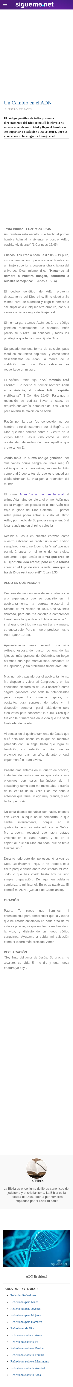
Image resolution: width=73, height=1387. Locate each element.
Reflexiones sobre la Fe (24, 1341)
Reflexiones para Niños (24, 1302)
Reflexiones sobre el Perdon (27, 1348)
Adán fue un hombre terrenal (42, 494)
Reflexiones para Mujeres (25, 1315)
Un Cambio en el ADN (28, 103)
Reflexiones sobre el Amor (26, 1335)
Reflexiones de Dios (22, 1328)
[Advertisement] (36, 52)
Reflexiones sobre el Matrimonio (29, 1361)
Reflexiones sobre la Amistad (27, 1368)
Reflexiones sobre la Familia (27, 1355)
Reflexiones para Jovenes (25, 1308)
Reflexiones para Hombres (26, 1321)
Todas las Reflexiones (23, 1295)
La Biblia (37, 1181)
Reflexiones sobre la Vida (25, 1374)
